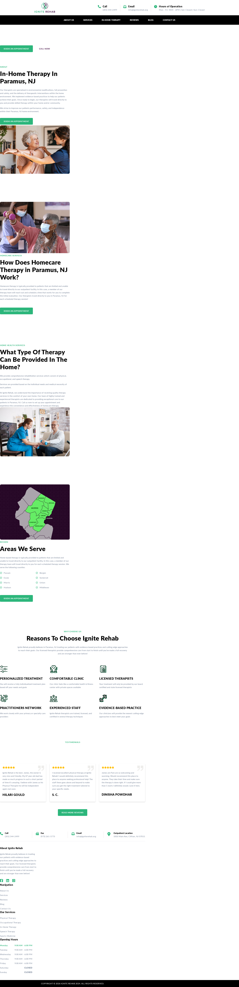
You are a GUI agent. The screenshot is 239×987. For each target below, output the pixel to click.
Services (4, 895)
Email (131, 6)
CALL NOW (44, 48)
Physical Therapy (8, 918)
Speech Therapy (7, 931)
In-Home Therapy (8, 926)
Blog (2, 904)
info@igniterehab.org (138, 9)
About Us (4, 890)
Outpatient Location (123, 833)
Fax (42, 833)
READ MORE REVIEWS (73, 812)
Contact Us (5, 908)
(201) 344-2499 (110, 9)
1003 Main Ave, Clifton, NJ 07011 (129, 836)
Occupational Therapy (10, 922)
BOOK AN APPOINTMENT (16, 48)
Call (105, 6)
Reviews (4, 899)
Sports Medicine (7, 935)
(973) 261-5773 (48, 836)
